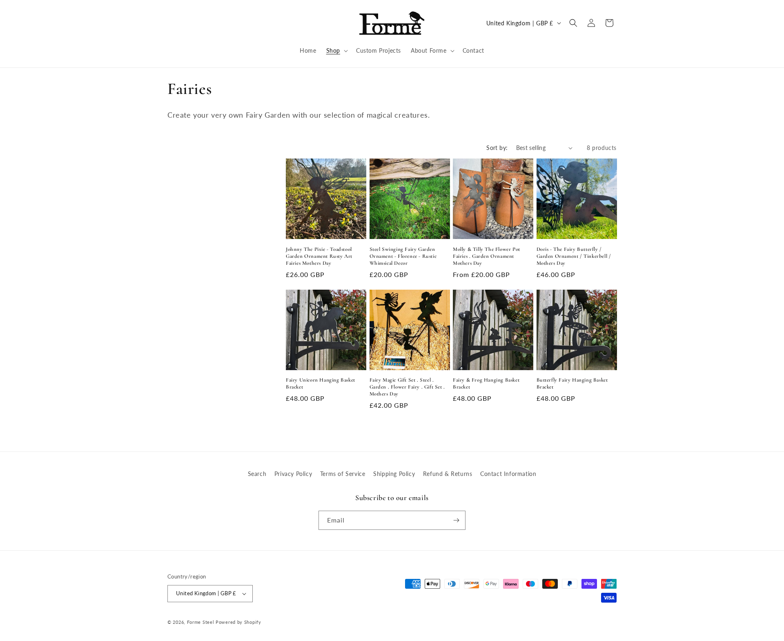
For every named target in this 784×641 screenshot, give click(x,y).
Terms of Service (342, 473)
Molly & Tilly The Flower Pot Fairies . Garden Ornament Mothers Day (486, 256)
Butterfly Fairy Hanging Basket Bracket (572, 383)
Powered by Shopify (238, 622)
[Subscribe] (456, 520)
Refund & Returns (447, 473)
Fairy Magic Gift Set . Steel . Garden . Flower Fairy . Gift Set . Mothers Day (407, 387)
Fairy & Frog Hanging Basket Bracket (486, 383)
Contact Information (508, 473)
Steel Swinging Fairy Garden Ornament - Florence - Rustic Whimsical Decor (403, 256)
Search (257, 473)
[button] (336, 50)
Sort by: (497, 147)
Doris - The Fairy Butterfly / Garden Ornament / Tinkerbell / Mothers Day (574, 256)
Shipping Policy (394, 473)
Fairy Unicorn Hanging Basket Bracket (320, 383)
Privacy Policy (293, 473)
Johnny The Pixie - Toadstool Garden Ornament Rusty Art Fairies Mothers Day (319, 256)
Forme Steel (200, 622)
